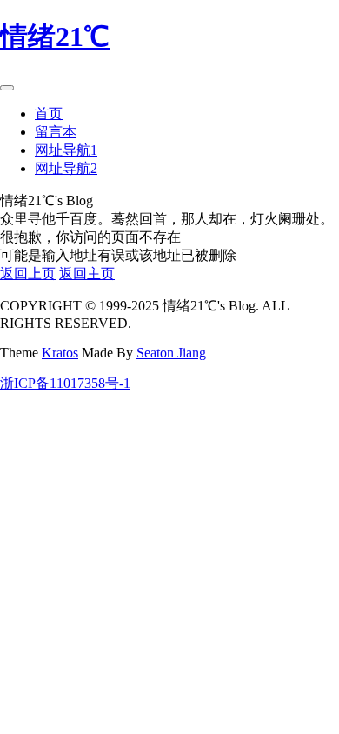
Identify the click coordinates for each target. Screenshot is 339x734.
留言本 (55, 131)
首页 (49, 113)
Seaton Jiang (171, 352)
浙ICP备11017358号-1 (65, 383)
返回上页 (28, 273)
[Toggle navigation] (7, 87)
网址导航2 (66, 168)
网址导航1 (66, 150)
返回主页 (87, 273)
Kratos (60, 352)
